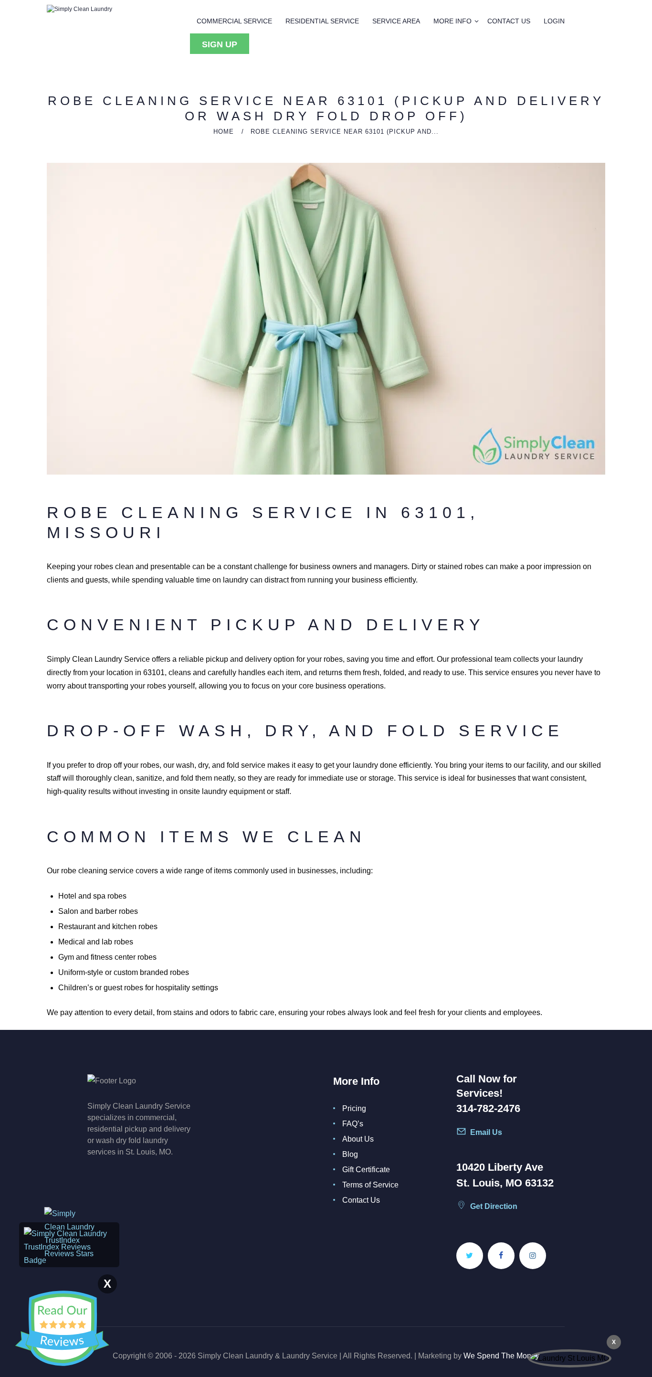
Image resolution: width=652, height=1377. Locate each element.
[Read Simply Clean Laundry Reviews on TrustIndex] (69, 1233)
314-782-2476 (488, 1108)
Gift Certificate (366, 1169)
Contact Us (361, 1200)
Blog (350, 1154)
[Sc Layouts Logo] (79, 9)
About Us (358, 1139)
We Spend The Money (501, 1356)
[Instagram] (532, 1255)
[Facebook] (501, 1255)
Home (223, 131)
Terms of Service (370, 1185)
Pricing (354, 1108)
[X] (469, 1255)
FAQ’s (352, 1124)
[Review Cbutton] (62, 1328)
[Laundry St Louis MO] (569, 1358)
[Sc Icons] (492, 1135)
